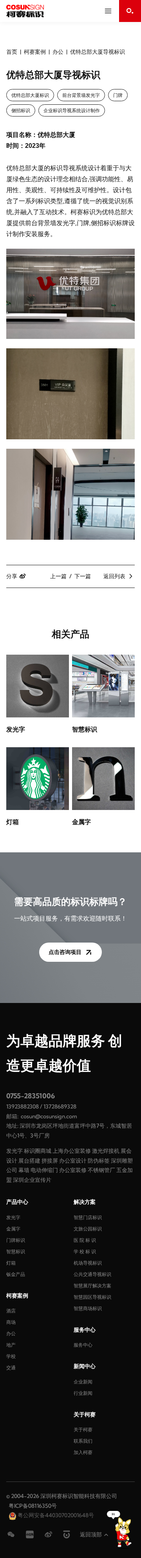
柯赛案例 (35, 51)
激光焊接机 (105, 1150)
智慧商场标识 (88, 1308)
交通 (11, 1368)
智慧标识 (15, 1251)
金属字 (13, 1229)
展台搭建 (29, 1160)
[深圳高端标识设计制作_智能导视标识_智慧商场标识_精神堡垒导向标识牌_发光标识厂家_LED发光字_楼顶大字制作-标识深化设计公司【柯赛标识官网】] (25, 11)
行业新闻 (83, 1393)
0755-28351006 (30, 1096)
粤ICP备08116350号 (33, 1505)
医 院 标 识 (85, 1240)
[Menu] (108, 11)
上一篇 (58, 576)
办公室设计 (73, 1160)
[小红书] (29, 1534)
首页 (11, 51)
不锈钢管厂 (101, 1170)
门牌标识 (15, 1240)
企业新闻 (83, 1382)
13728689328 (59, 1106)
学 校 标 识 (85, 1251)
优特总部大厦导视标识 (97, 51)
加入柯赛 (83, 1452)
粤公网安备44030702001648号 (55, 1515)
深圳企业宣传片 (32, 1179)
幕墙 (23, 1170)
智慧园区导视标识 (92, 1297)
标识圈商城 (37, 1150)
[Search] (130, 11)
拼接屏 (50, 1160)
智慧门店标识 (88, 1217)
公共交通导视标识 (92, 1274)
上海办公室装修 (71, 1150)
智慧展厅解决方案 (92, 1286)
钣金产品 (15, 1274)
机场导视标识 (88, 1263)
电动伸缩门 (44, 1170)
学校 (11, 1356)
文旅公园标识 (88, 1229)
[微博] (48, 1534)
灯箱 (11, 1263)
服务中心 (83, 1345)
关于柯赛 (83, 1429)
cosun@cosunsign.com (49, 1116)
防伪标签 (99, 1160)
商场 (11, 1322)
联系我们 (83, 1441)
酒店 (11, 1311)
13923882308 (22, 1106)
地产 (11, 1345)
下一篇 (82, 576)
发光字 (14, 1150)
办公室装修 (73, 1170)
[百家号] (66, 1534)
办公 (57, 51)
